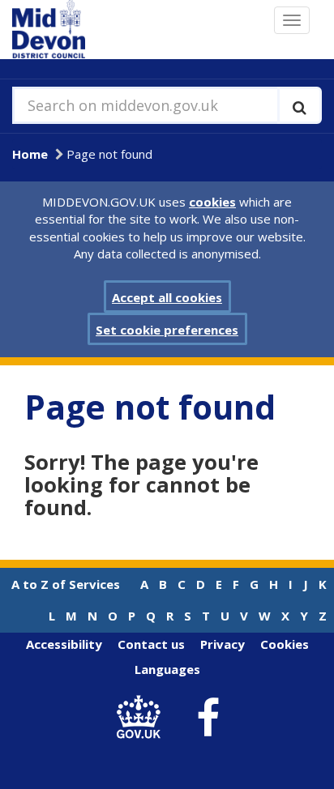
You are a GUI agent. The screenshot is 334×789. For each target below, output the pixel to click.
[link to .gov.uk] (143, 718)
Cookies (284, 644)
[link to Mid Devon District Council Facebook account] (208, 717)
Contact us (151, 644)
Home (30, 154)
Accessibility (64, 644)
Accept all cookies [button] (167, 297)
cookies (212, 202)
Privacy (222, 644)
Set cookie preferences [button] (167, 330)
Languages (167, 669)
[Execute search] (299, 105)
